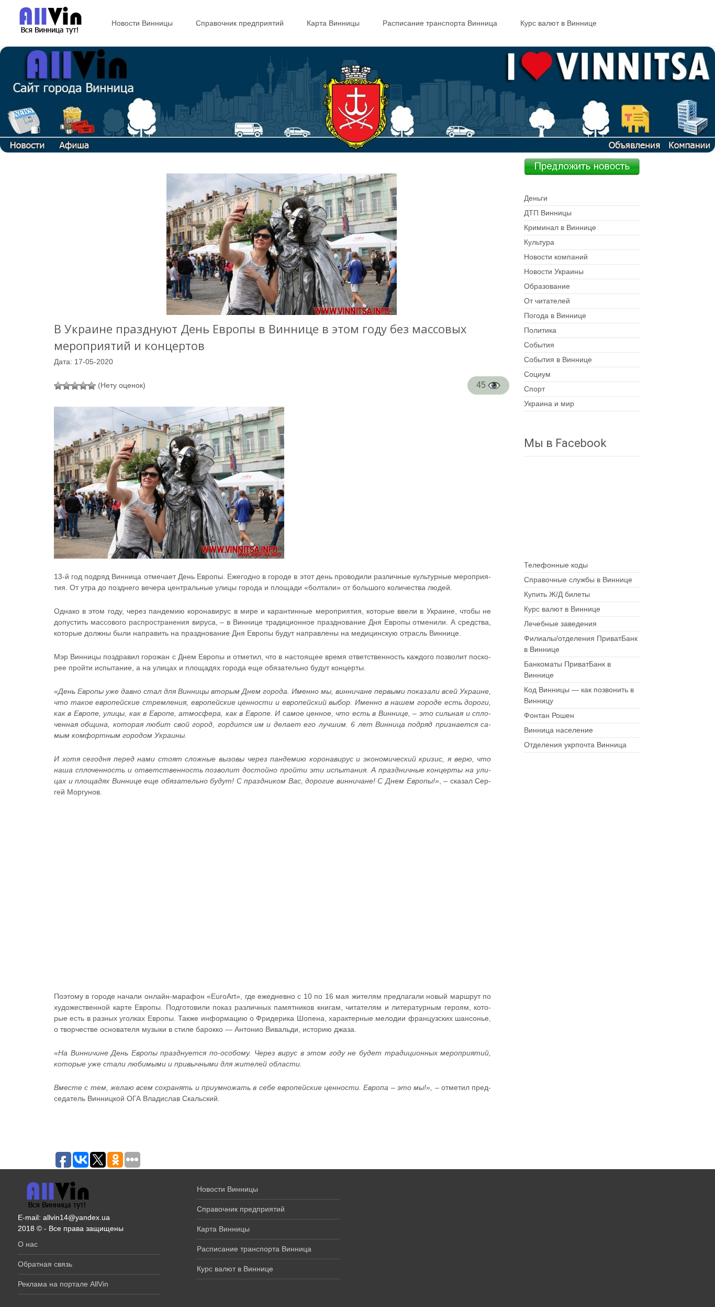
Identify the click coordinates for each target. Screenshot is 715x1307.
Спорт (534, 389)
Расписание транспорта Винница (440, 23)
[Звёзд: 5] (91, 386)
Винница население (558, 730)
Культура (539, 242)
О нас (28, 1244)
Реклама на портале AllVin (63, 1284)
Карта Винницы (333, 23)
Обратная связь (45, 1264)
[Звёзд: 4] (83, 386)
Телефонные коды (556, 565)
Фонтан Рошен (549, 715)
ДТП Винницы (548, 213)
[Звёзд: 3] (75, 386)
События (539, 345)
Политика (540, 330)
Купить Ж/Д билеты (557, 594)
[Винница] (45, 21)
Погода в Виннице (555, 315)
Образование (547, 286)
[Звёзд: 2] (66, 386)
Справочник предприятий (240, 23)
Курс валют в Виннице (558, 23)
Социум (537, 374)
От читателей (547, 301)
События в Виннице (558, 359)
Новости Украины (554, 271)
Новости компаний (556, 257)
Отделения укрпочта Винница (575, 744)
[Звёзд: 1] (58, 386)
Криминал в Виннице (560, 227)
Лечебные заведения (560, 623)
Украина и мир (549, 403)
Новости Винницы (142, 23)
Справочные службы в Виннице (578, 579)
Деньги (536, 198)
